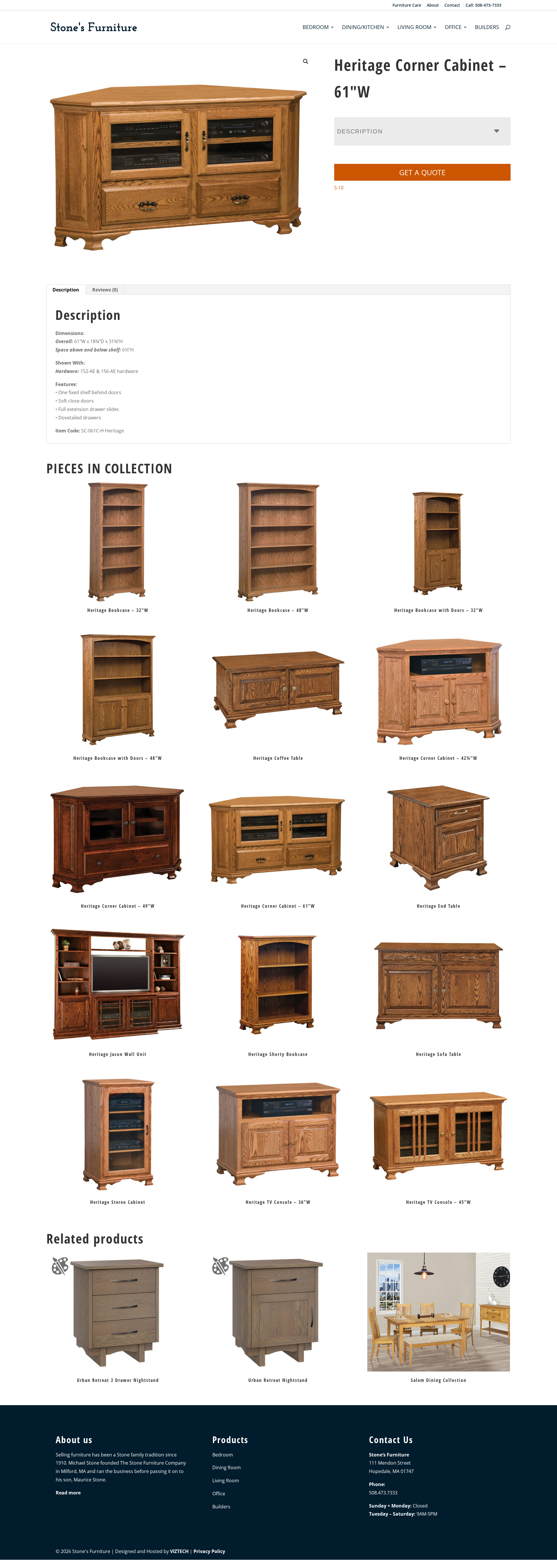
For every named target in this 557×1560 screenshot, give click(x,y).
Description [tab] (66, 290)
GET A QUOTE (422, 172)
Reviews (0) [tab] (105, 290)
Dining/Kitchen (363, 27)
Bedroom (316, 27)
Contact (452, 5)
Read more (68, 1493)
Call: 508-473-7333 (483, 5)
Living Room (414, 27)
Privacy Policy (209, 1551)
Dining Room (226, 1468)
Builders (487, 27)
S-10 (338, 187)
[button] (306, 61)
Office (453, 27)
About (433, 5)
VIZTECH (179, 1551)
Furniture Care (407, 5)
